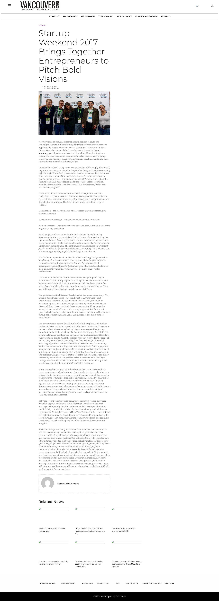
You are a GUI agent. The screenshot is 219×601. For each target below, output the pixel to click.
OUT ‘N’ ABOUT (106, 16)
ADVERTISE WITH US (47, 583)
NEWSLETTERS (103, 583)
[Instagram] (197, 6)
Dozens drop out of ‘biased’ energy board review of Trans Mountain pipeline (127, 564)
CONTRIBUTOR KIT (68, 583)
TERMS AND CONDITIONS (152, 583)
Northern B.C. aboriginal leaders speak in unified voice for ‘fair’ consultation (89, 564)
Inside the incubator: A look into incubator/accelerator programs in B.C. (90, 531)
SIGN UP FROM (87, 583)
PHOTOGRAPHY (70, 16)
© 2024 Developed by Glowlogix (109, 596)
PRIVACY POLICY (132, 583)
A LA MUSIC (54, 16)
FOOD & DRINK (88, 16)
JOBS (118, 583)
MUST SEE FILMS (124, 16)
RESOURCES (169, 583)
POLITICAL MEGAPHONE (146, 16)
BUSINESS (165, 16)
